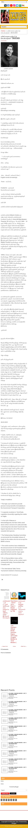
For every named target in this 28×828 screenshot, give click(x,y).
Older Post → (24, 646)
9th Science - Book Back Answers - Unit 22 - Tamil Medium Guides (18, 718)
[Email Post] (2, 579)
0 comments (3, 40)
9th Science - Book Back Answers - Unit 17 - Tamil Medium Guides (18, 759)
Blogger (16, 786)
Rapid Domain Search (18, 826)
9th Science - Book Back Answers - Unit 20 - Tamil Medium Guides (18, 735)
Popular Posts (5, 793)
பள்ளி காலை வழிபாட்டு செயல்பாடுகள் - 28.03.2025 (10, 37)
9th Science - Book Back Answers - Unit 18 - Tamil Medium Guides (18, 751)
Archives (13, 793)
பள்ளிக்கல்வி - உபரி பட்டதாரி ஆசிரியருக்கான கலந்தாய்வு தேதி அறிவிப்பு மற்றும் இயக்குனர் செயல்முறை (6, 609)
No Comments (11, 698)
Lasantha (21, 825)
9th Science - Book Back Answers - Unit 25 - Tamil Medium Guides (18, 694)
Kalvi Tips (15, 821)
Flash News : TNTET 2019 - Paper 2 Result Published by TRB (14, 606)
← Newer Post (4, 646)
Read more (15, 697)
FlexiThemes (7, 825)
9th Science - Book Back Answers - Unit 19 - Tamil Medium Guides (18, 743)
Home (3, 31)
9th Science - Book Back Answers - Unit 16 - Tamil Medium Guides (18, 768)
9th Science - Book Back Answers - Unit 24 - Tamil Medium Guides (18, 702)
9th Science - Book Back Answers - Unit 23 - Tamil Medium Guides (18, 710)
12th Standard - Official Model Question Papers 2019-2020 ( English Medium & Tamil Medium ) (14, 634)
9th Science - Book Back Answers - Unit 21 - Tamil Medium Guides (18, 726)
